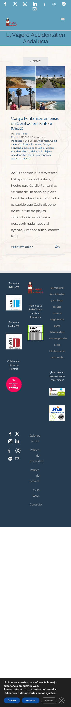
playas (26, 158)
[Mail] (17, 459)
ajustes (50, 693)
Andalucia (43, 140)
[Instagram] (10, 441)
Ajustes (49, 700)
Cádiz (53, 140)
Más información (21, 246)
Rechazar (31, 700)
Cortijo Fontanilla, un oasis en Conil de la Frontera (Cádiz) (35, 123)
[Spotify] (10, 459)
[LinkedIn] (17, 441)
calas (14, 144)
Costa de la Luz (33, 147)
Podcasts (16, 140)
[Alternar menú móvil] (63, 20)
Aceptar (12, 700)
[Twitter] (17, 434)
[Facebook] (10, 434)
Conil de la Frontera (29, 144)
